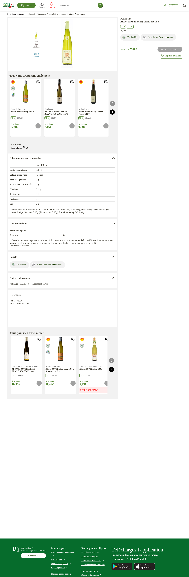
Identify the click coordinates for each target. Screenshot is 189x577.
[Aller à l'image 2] (36, 44)
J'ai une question (33, 556)
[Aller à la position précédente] (112, 103)
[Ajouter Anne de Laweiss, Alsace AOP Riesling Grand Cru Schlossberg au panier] (73, 383)
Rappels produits (59, 568)
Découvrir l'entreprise (91, 575)
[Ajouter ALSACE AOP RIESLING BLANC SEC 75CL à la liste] (72, 81)
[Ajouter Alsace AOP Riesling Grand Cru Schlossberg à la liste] (73, 339)
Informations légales (89, 556)
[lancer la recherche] (100, 5)
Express (42, 7)
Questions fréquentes (61, 563)
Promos (51, 7)
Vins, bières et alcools (57, 14)
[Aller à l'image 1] (36, 36)
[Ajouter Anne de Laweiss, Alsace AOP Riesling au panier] (38, 125)
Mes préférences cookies (61, 574)
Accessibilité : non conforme (93, 565)
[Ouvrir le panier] (184, 5)
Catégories (41, 14)
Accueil (32, 14)
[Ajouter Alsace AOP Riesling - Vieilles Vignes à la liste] (106, 81)
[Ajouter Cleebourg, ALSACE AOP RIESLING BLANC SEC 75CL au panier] (72, 125)
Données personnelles (90, 552)
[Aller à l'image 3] (36, 53)
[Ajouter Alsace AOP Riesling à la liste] (38, 81)
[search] (80, 5)
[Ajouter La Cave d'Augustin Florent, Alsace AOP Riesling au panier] (107, 383)
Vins (71, 14)
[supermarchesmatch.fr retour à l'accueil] (8, 5)
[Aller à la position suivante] (112, 112)
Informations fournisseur (92, 560)
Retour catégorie (17, 14)
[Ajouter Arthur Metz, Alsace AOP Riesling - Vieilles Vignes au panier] (106, 125)
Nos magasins (58, 559)
